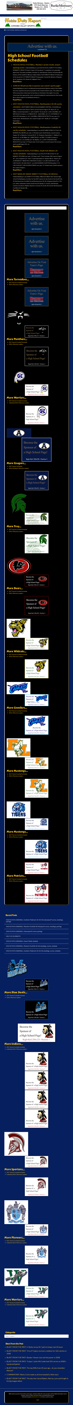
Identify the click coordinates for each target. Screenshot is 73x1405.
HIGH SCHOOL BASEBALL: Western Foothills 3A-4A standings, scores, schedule (31, 946)
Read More (17, 81)
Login (37, 1400)
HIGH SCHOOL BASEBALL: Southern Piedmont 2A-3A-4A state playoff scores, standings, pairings (34, 920)
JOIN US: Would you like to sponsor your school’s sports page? (36, 86)
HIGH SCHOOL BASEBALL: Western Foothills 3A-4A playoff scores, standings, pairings (34, 926)
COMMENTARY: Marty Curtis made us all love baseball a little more (32, 1374)
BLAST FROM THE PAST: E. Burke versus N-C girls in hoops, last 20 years (35, 1347)
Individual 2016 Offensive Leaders (19, 403)
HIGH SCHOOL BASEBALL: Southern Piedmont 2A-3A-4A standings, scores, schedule (33, 951)
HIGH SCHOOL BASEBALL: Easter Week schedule (22, 941)
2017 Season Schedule (15, 466)
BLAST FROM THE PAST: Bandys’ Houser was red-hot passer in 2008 (33, 1357)
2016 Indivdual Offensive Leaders (19, 468)
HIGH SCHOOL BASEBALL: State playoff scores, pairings (24, 931)
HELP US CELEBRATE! (13, 936)
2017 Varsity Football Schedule (18, 282)
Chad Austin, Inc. (36, 1397)
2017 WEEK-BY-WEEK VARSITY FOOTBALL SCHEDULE (35, 174)
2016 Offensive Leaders (16, 284)
